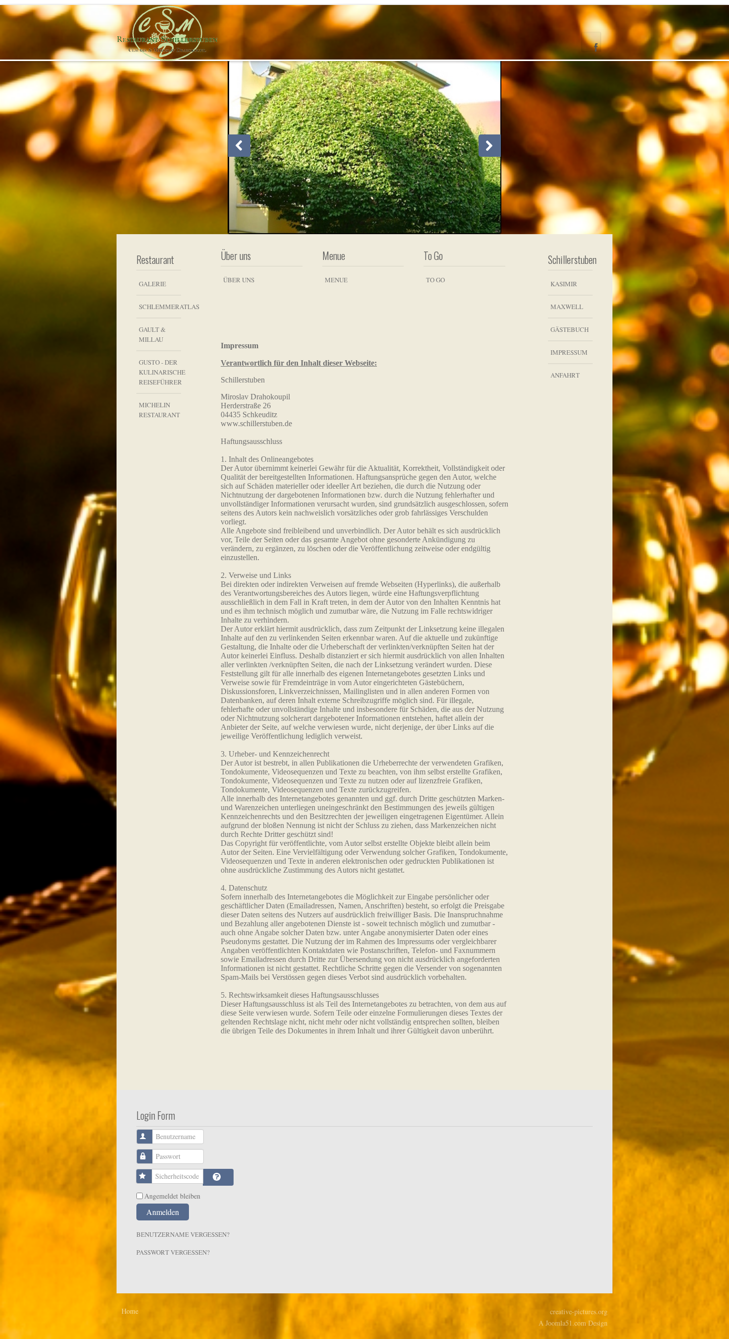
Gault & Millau (152, 334)
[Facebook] (591, 42)
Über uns (238, 279)
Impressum (569, 352)
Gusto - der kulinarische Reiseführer (160, 372)
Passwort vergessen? (173, 1252)
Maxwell (566, 306)
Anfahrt (565, 375)
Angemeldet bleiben (172, 1196)
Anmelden (162, 1212)
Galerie (152, 283)
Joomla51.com (566, 1323)
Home (130, 1311)
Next (490, 145)
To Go (435, 279)
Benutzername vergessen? (183, 1234)
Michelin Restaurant (159, 409)
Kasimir (563, 283)
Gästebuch (569, 329)
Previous (239, 145)
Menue (336, 279)
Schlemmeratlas (160, 306)
